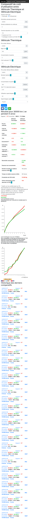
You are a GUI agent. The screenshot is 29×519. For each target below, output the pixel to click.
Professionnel (12, 16)
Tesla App (3, 1)
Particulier (4, 16)
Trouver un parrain (21, 1)
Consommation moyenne (7, 55)
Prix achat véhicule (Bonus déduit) (9, 70)
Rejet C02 (4, 48)
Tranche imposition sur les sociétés (10, 30)
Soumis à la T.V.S (6, 35)
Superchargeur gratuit (7, 99)
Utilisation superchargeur (8, 93)
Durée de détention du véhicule (9, 24)
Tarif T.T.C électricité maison (8, 87)
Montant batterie (6, 75)
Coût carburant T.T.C (7, 60)
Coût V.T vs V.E (11, 1)
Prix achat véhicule (6, 43)
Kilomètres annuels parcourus (8, 19)
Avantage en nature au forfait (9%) (11, 37)
